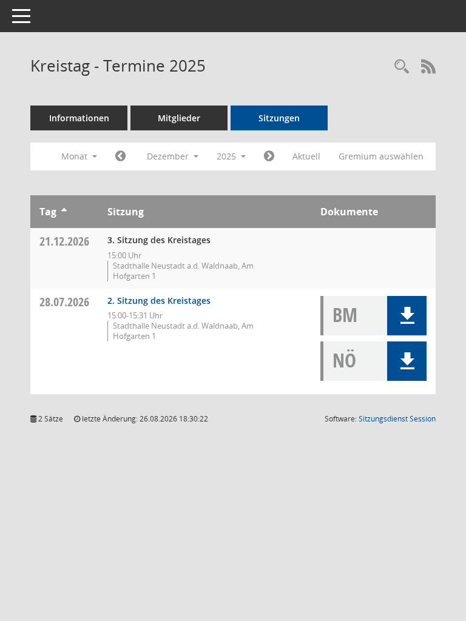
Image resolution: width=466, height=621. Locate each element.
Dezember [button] (169, 156)
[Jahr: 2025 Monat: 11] (120, 156)
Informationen (79, 118)
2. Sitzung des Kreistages (159, 300)
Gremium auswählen (381, 156)
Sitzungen (279, 118)
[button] (407, 315)
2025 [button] (227, 156)
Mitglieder (179, 118)
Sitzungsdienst (397, 419)
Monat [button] (75, 156)
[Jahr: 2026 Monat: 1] (269, 156)
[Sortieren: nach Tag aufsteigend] (64, 211)
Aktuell (306, 156)
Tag (47, 211)
